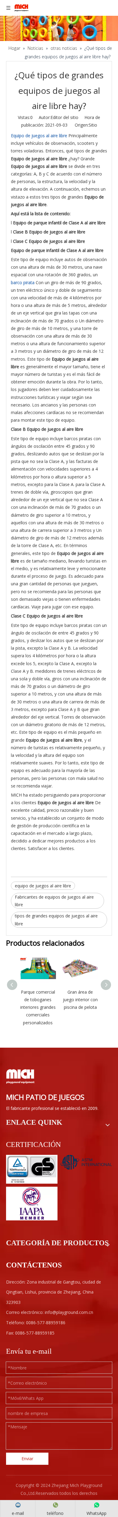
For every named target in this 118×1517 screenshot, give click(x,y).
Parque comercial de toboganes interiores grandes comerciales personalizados (38, 1007)
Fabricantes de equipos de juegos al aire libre (54, 900)
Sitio (93, 125)
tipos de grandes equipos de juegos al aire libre (56, 919)
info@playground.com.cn (69, 1312)
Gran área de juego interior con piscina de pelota (80, 999)
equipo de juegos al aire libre (43, 886)
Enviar (27, 1458)
